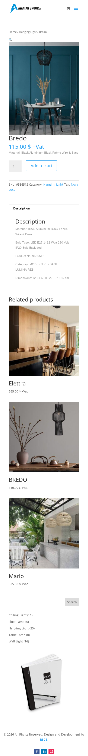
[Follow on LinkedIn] (44, 751)
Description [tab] (21, 208)
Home (13, 32)
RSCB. (44, 739)
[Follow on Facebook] (37, 751)
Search (72, 602)
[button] (10, 40)
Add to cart (41, 166)
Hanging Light (28, 32)
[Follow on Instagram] (51, 751)
